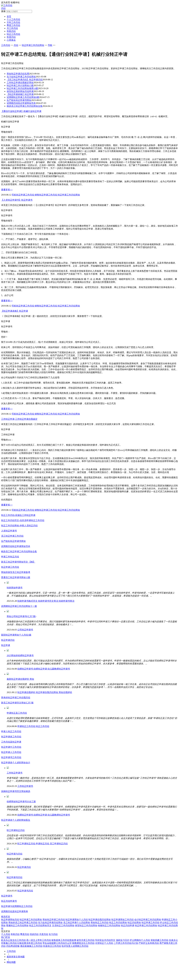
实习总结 (53, 934)
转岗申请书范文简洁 (48, 601)
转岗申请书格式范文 (27, 601)
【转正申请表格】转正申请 (20, 94)
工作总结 (5, 45)
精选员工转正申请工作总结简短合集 (25, 106)
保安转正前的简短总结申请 (20, 91)
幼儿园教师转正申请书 (59, 669)
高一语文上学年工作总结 (38, 940)
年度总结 (11, 37)
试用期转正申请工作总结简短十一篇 (19, 606)
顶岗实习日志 (122, 940)
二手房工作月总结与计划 (126, 943)
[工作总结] (6, 5)
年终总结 (11, 31)
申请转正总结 (43, 843)
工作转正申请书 (14, 773)
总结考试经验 (13, 946)
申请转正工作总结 (26, 726)
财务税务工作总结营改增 (63, 940)
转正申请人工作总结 (11, 752)
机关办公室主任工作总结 (13, 940)
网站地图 (11, 962)
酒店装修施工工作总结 (31, 946)
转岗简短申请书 (14, 587)
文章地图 (20, 956)
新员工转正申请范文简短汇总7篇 (17, 703)
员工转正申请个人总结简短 (76, 922)
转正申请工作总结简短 (33, 45)
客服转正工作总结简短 (17, 925)
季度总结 (24, 934)
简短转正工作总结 (100, 922)
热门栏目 (5, 937)
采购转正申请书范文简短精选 (15, 791)
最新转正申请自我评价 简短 (20, 679)
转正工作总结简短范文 (40, 925)
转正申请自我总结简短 (47, 692)
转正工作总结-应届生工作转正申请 (18, 515)
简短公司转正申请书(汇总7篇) (21, 616)
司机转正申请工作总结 (23, 195)
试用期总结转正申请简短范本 (21, 103)
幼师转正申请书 (25, 669)
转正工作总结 (13, 34)
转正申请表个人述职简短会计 (15, 762)
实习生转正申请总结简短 (50, 922)
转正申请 (5, 645)
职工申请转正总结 (16, 830)
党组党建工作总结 (159, 940)
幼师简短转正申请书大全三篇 (21, 801)
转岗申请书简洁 (66, 601)
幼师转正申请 (41, 669)
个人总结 (5, 934)
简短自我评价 (65, 692)
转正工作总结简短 (118, 922)
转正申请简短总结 (10, 919)
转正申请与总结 (14, 854)
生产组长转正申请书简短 (19, 100)
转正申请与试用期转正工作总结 (16, 906)
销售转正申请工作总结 (46, 195)
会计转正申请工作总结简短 (147, 919)
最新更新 (11, 956)
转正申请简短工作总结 (122, 919)
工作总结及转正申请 (11, 742)
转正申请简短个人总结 (76, 919)
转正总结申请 (127, 925)
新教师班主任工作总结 (83, 943)
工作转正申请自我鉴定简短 (20, 82)
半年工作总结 (13, 22)
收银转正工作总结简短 (109, 925)
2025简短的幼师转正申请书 (20, 655)
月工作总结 (12, 28)
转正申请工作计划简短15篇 (20, 85)
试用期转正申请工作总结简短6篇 (23, 97)
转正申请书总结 (14, 877)
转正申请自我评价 (26, 692)
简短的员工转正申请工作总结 (22, 922)
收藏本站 (15, 2)
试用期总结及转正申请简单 (14, 911)
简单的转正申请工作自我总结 (15, 697)
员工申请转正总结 (59, 843)
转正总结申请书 (9, 901)
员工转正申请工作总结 (12, 536)
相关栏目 (5, 916)
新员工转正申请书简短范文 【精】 (18, 562)
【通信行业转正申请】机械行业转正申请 (21, 111)
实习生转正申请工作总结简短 (21, 76)
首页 (9, 16)
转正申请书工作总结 (11, 757)
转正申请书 (6, 896)
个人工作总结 (13, 19)
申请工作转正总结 (10, 556)
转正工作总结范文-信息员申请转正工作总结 (22, 520)
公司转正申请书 (25, 629)
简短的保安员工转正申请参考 (15, 572)
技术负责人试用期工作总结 (75, 946)
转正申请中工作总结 (11, 747)
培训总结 (34, 934)
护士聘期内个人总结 (140, 940)
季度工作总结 (13, 25)
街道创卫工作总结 (52, 946)
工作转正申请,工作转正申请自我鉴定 (19, 419)
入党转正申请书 (9, 531)
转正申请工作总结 (10, 567)
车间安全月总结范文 (105, 940)
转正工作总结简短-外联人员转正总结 (19, 525)
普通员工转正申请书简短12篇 (15, 577)
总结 (3, 8)
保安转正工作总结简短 (86, 925)
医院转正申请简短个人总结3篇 (16, 635)
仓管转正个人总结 (104, 943)
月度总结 (43, 934)
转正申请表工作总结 (11, 736)
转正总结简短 (134, 922)
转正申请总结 (8, 640)
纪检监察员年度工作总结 (29, 943)
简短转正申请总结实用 (18, 73)
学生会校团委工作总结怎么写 (57, 943)
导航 (50, 45)
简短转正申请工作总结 (54, 919)
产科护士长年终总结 (149, 943)
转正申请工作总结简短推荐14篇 (22, 88)
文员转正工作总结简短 (63, 925)
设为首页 (5, 2)
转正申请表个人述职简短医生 (15, 820)
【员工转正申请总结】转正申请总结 (25, 79)
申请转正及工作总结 (17, 713)
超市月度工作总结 (86, 940)
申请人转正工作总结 (11, 731)
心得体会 (11, 40)
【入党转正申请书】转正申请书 (16, 200)
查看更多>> (7, 189)
